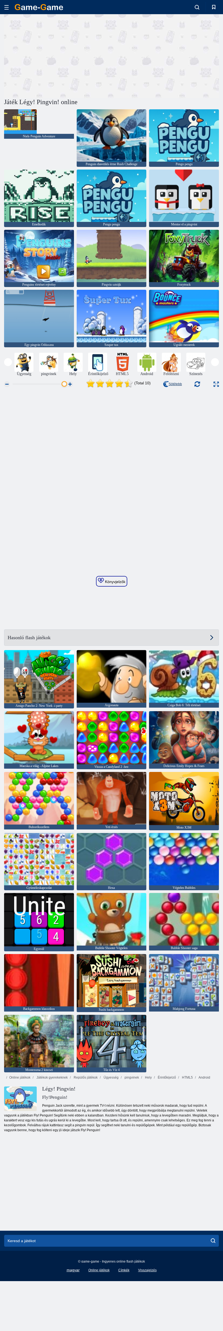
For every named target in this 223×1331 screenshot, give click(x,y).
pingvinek (131, 1077)
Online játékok (19, 1077)
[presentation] (8, 362)
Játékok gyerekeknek (52, 1077)
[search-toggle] (197, 7)
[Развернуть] (216, 384)
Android (204, 1077)
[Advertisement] (58, 55)
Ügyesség (111, 1077)
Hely (148, 1077)
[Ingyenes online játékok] (38, 7)
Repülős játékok (85, 1077)
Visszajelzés (147, 1270)
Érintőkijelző (166, 1077)
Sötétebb (175, 384)
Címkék (123, 1270)
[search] (213, 1241)
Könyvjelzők (114, 582)
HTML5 (187, 1077)
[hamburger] (6, 7)
